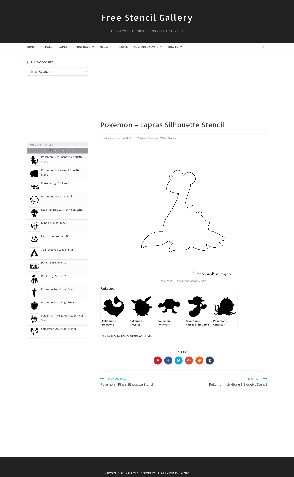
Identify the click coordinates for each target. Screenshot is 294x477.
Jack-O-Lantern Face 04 (54, 236)
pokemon (132, 335)
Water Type (145, 335)
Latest (48, 144)
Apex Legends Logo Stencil (57, 249)
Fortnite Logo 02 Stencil (55, 183)
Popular (35, 144)
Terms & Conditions (168, 472)
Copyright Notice (114, 472)
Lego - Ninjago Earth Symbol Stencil (62, 209)
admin (107, 138)
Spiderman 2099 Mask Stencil (58, 329)
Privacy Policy (147, 472)
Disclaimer (132, 472)
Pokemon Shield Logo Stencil (58, 302)
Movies (142, 138)
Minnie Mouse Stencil (54, 223)
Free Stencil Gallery (147, 17)
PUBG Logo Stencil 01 (53, 276)
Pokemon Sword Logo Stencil (58, 289)
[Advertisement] (183, 91)
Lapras (121, 335)
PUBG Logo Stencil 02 (53, 263)
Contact (185, 472)
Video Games (168, 138)
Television (153, 138)
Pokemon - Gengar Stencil (56, 196)
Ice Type (111, 335)
